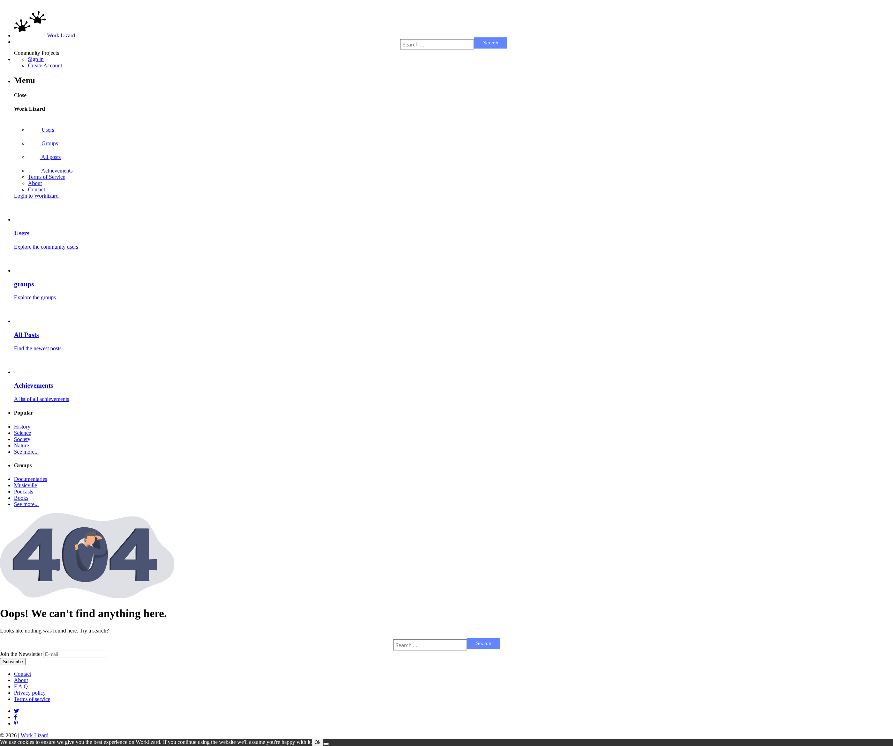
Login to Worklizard (36, 196)
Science (22, 433)
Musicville (25, 485)
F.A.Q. (21, 686)
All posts (50, 157)
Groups (49, 143)
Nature (21, 445)
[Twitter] (16, 711)
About (35, 183)
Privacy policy (30, 693)
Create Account (45, 65)
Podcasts (23, 492)
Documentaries (30, 479)
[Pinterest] (15, 717)
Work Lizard (34, 735)
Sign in (36, 59)
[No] (326, 744)
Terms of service (32, 699)
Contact (36, 189)
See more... (26, 452)
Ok (318, 742)
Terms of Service (46, 177)
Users (47, 130)
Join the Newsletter (21, 654)
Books (21, 498)
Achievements (56, 171)
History (22, 427)
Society (22, 439)
